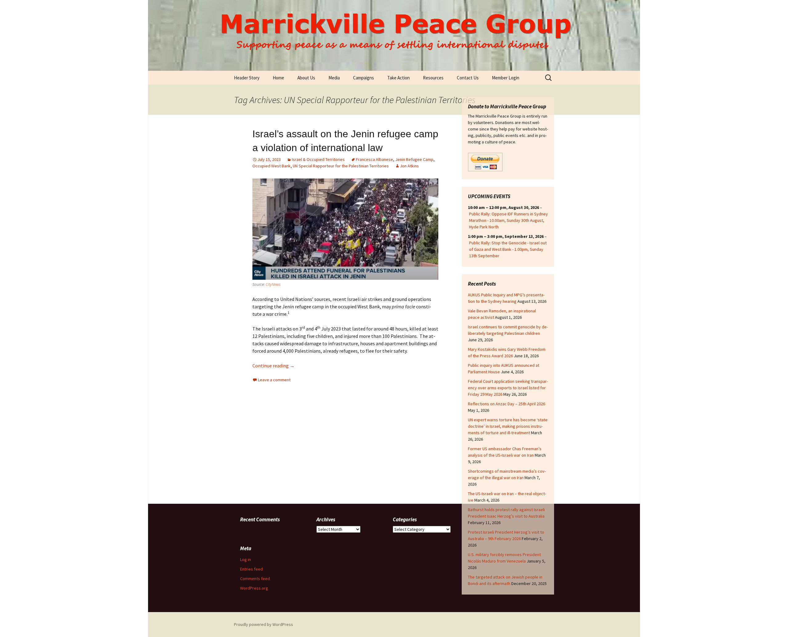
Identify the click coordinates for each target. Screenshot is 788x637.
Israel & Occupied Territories (318, 159)
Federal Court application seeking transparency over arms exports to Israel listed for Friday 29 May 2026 (508, 388)
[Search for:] (549, 78)
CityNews (273, 284)
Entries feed (251, 569)
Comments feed (255, 578)
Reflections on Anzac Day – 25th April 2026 (506, 404)
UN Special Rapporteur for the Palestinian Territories (341, 166)
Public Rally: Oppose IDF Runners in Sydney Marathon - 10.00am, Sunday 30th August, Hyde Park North (508, 220)
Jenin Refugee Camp (414, 159)
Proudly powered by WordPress (263, 624)
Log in (245, 559)
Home (278, 78)
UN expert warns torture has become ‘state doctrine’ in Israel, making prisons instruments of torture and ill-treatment (508, 426)
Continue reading (273, 366)
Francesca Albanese (374, 159)
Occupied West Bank (271, 166)
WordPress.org (254, 588)
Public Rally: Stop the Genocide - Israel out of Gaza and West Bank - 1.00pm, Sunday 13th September (508, 249)
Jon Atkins (409, 166)
